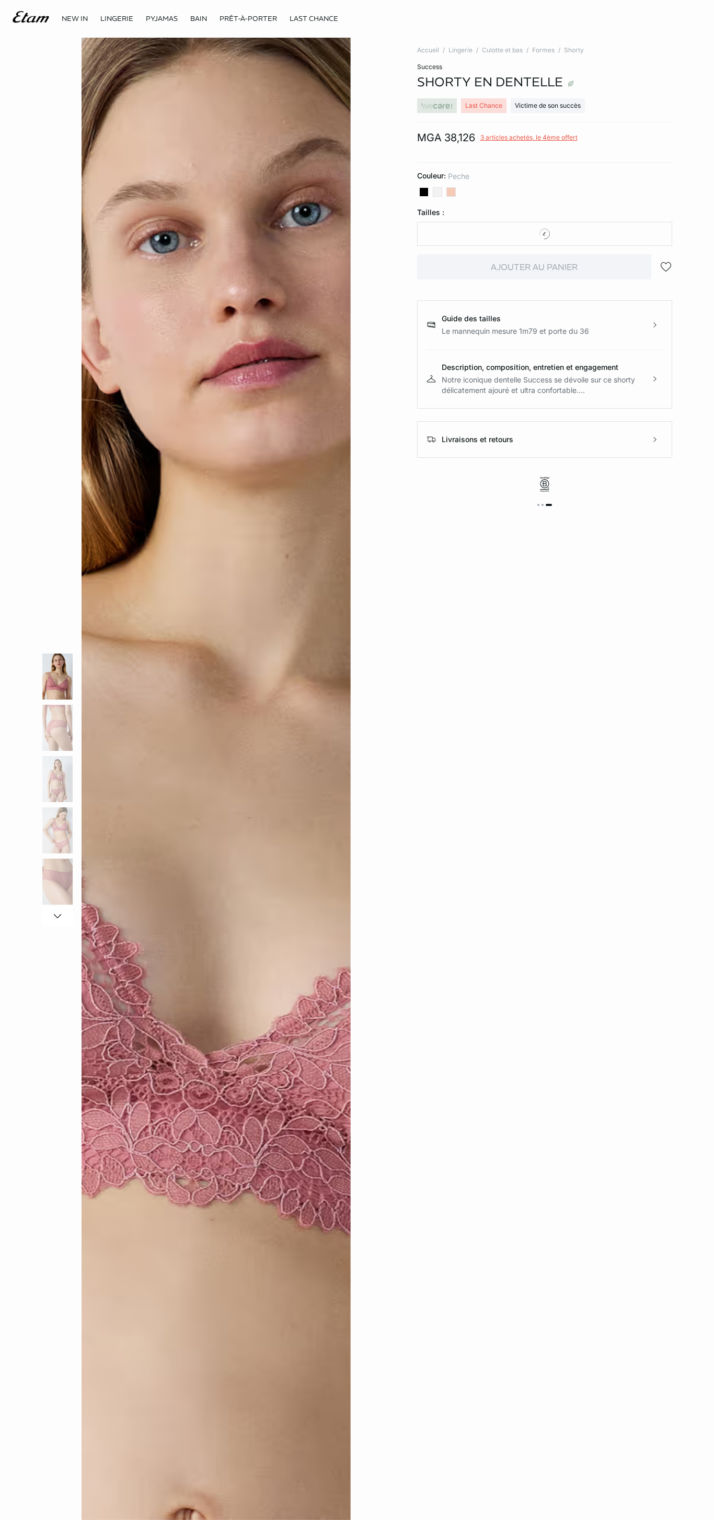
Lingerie (460, 50)
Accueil (428, 50)
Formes (543, 50)
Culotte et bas (502, 50)
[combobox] (545, 234)
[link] (75, 19)
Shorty (574, 50)
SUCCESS (429, 67)
